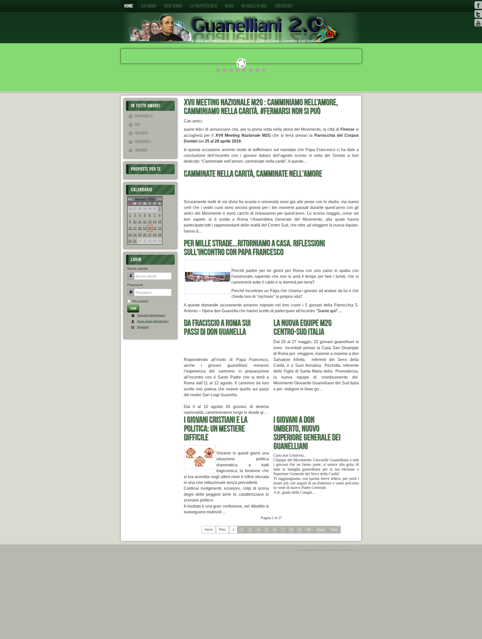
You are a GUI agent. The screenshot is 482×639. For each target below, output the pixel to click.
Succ (321, 529)
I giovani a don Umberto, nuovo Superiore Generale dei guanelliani (306, 433)
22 (159, 228)
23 (130, 235)
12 (145, 221)
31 (135, 241)
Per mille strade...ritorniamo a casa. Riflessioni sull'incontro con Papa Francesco (254, 248)
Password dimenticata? (151, 315)
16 (130, 228)
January (141, 199)
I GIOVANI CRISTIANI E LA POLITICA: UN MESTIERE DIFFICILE (215, 429)
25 (140, 235)
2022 (151, 199)
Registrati (143, 327)
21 (155, 228)
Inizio (209, 529)
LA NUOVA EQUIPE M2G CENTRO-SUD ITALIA (302, 327)
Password (135, 285)
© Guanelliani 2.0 (347, 550)
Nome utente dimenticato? (153, 321)
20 (150, 228)
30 (130, 241)
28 (154, 235)
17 (135, 228)
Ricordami (140, 301)
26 (145, 235)
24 (135, 235)
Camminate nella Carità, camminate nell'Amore (253, 173)
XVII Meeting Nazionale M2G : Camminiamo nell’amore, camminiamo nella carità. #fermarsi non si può (261, 107)
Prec (222, 529)
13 (150, 221)
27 (150, 235)
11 (139, 221)
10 (135, 221)
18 (140, 228)
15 (159, 221)
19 (144, 228)
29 (159, 235)
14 (154, 221)
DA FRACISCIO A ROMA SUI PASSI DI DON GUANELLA (217, 327)
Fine (334, 529)
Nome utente (137, 268)
